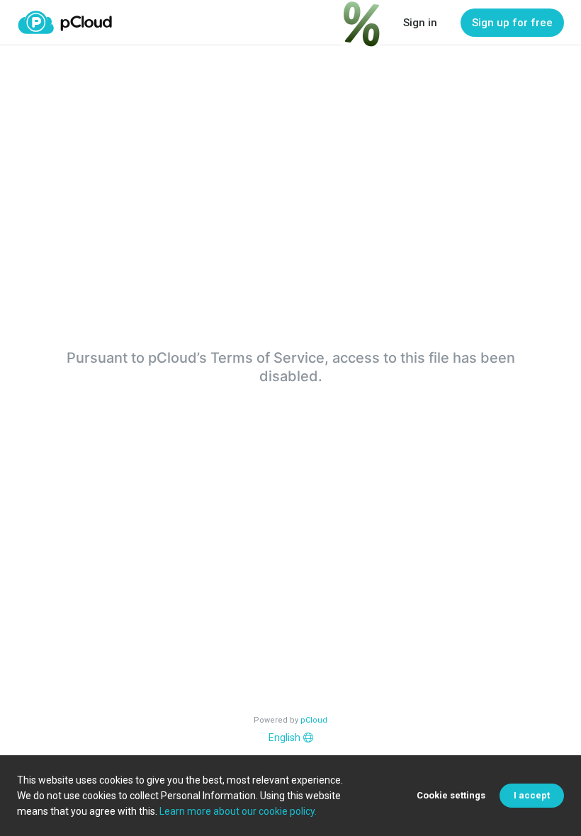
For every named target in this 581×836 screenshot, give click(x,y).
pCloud (313, 720)
